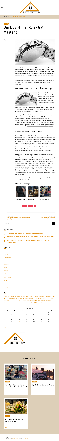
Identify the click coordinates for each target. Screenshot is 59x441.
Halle (21, 298)
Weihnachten (48, 303)
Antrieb (5, 296)
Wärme (52, 303)
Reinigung (43, 300)
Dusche (43, 296)
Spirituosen (24, 303)
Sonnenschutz (17, 303)
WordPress (26, 438)
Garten (6, 298)
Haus (24, 298)
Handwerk (6, 267)
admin (5, 40)
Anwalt (7, 296)
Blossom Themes (15, 438)
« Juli (5, 327)
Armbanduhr (24, 205)
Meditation (11, 300)
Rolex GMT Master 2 (21, 136)
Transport (6, 283)
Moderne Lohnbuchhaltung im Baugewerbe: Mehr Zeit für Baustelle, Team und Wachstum (30, 236)
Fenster (53, 296)
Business (6, 254)
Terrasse (38, 303)
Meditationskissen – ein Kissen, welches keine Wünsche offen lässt (16, 386)
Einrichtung (48, 296)
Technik (5, 280)
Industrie (47, 298)
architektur (12, 296)
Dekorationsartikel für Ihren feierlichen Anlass (14, 420)
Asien (24, 296)
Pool (32, 300)
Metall (24, 300)
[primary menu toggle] (2, 7)
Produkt (6, 23)
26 (19, 321)
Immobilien (41, 298)
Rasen (39, 300)
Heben (31, 298)
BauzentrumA (13, 437)
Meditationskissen (16, 300)
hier (34, 180)
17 (4, 319)
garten (5, 260)
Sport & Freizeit (7, 277)
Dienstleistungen (8, 257)
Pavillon (29, 300)
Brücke (36, 296)
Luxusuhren (30, 205)
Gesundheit (6, 264)
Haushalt (6, 270)
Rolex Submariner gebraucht (21, 150)
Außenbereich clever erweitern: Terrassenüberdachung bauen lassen (25, 233)
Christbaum (40, 296)
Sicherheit (6, 303)
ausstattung (29, 296)
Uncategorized (7, 287)
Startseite (31, 436)
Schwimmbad (49, 300)
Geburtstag (10, 298)
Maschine (6, 300)
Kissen (52, 298)
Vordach (43, 303)
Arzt (22, 296)
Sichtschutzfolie (11, 303)
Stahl (28, 303)
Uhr (35, 205)
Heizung (36, 298)
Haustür (28, 298)
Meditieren (21, 300)
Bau (4, 251)
